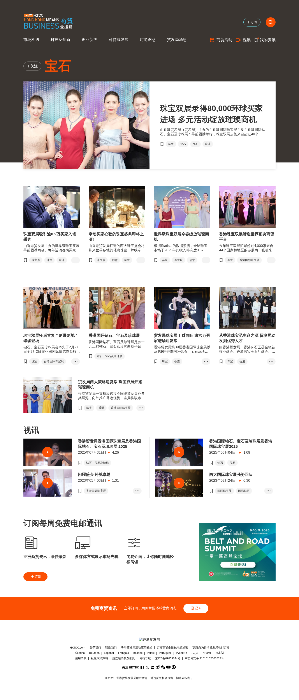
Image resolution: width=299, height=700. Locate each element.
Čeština (80, 653)
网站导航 (145, 658)
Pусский (181, 653)
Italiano (137, 653)
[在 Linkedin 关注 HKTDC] (153, 667)
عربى (195, 653)
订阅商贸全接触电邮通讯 (172, 647)
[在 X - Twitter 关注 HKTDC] (147, 667)
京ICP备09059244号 (167, 658)
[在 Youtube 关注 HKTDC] (168, 667)
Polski (151, 653)
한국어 (206, 653)
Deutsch (94, 653)
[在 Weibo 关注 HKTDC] (158, 667)
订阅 (38, 576)
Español (109, 653)
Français (123, 653)
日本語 (219, 653)
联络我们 (111, 647)
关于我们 (95, 647)
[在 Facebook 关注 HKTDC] (142, 667)
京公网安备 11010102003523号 (204, 658)
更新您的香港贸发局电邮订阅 (210, 647)
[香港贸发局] (149, 640)
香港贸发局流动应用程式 (136, 647)
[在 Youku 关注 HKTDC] (174, 667)
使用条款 (80, 658)
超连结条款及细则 (123, 658)
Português (165, 653)
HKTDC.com (77, 647)
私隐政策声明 (99, 658)
